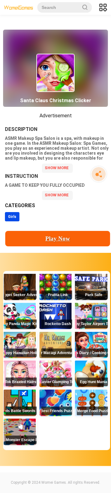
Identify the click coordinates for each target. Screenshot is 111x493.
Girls (12, 217)
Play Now (57, 238)
